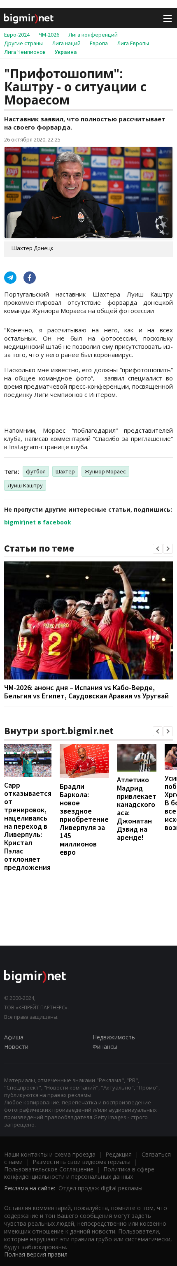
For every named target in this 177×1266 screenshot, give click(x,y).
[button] (158, 549)
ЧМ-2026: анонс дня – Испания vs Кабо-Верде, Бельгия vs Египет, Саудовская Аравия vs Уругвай (86, 691)
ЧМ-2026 (49, 34)
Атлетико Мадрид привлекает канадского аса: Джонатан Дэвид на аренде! (136, 808)
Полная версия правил (36, 1254)
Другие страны (23, 43)
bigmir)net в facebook (37, 522)
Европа (99, 43)
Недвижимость (114, 1037)
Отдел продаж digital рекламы (100, 1188)
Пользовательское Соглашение (48, 1169)
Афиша (13, 1037)
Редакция (118, 1154)
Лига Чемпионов (25, 52)
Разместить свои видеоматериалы (81, 1162)
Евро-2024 (17, 34)
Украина (66, 52)
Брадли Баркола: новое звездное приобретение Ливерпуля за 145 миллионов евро (84, 819)
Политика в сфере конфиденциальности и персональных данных (79, 1172)
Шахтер (65, 471)
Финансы (105, 1046)
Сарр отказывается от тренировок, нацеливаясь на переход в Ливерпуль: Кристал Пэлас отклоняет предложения (27, 826)
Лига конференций (93, 34)
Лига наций (66, 43)
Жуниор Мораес (105, 471)
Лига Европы (133, 43)
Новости (16, 1046)
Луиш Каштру (25, 485)
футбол (36, 471)
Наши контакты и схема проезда (49, 1154)
